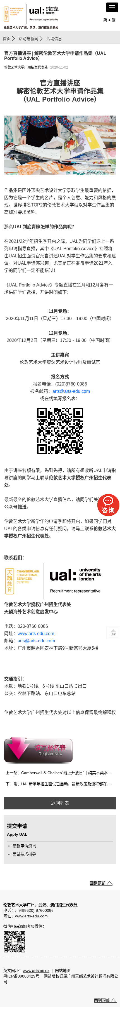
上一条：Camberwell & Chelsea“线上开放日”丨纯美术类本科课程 (61, 773)
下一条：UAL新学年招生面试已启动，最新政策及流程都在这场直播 (61, 784)
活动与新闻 (28, 38)
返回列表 (60, 803)
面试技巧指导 (24, 854)
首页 (7, 38)
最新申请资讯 (24, 846)
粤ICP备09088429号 (21, 976)
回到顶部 (97, 883)
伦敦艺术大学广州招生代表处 (26, 67)
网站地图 (63, 970)
